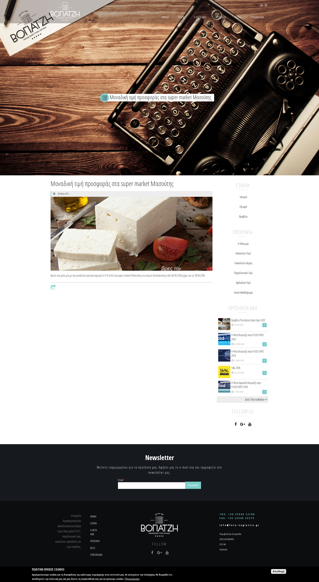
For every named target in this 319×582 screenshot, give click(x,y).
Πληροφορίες (132, 579)
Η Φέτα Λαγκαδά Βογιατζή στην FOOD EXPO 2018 (246, 385)
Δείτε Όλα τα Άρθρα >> (256, 399)
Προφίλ (243, 207)
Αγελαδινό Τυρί (243, 283)
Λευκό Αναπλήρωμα (243, 292)
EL (257, 5)
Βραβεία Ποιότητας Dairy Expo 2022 (248, 320)
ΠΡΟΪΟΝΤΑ (220, 17)
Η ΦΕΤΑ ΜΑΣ (200, 17)
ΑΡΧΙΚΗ (165, 17)
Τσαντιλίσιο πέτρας (243, 263)
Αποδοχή (278, 571)
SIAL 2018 (235, 368)
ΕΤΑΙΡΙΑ (181, 17)
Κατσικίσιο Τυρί (243, 253)
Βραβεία (243, 217)
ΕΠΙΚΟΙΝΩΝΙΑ (257, 17)
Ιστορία (243, 197)
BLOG (238, 17)
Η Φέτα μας (243, 244)
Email (121, 480)
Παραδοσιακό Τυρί (243, 273)
